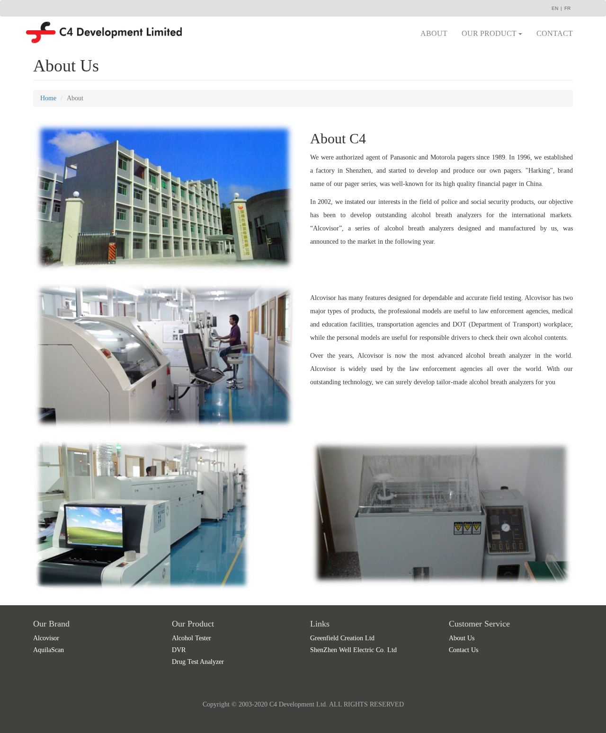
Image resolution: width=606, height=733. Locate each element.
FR (567, 8)
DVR (179, 650)
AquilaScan (48, 650)
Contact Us (463, 650)
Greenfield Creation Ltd (342, 638)
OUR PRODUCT (490, 33)
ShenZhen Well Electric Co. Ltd (353, 650)
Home (48, 98)
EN (555, 8)
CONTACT (554, 33)
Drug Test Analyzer (198, 661)
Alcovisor (46, 638)
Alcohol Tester (191, 638)
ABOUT (433, 33)
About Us (461, 638)
